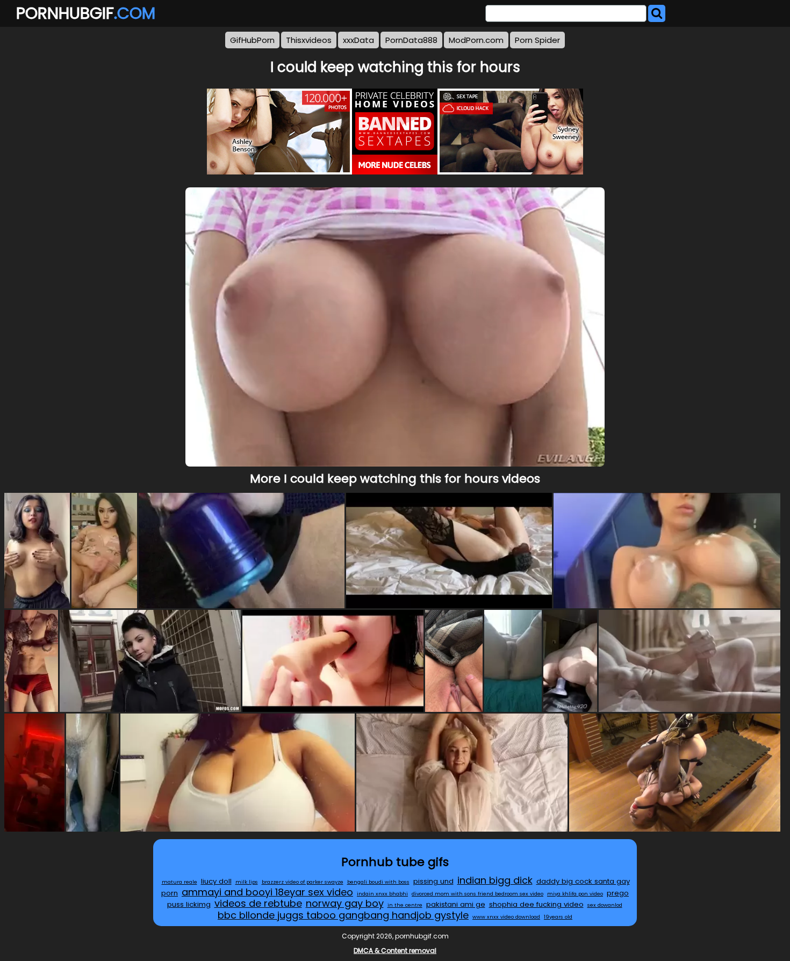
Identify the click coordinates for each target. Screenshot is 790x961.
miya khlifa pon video (575, 893)
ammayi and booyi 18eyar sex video (267, 892)
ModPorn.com (476, 40)
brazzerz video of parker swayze (302, 881)
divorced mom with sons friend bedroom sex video (477, 893)
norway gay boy (345, 903)
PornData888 (411, 40)
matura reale (179, 881)
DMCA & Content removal (395, 950)
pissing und (433, 881)
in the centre (404, 904)
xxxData (358, 40)
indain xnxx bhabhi (382, 893)
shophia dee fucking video (536, 904)
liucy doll (216, 881)
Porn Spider (537, 40)
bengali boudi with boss (378, 881)
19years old (558, 916)
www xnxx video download (506, 916)
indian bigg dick (495, 880)
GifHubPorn (252, 40)
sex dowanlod (604, 904)
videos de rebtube (258, 903)
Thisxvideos (309, 40)
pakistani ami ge (455, 904)
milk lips (246, 881)
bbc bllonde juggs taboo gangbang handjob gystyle (343, 915)
